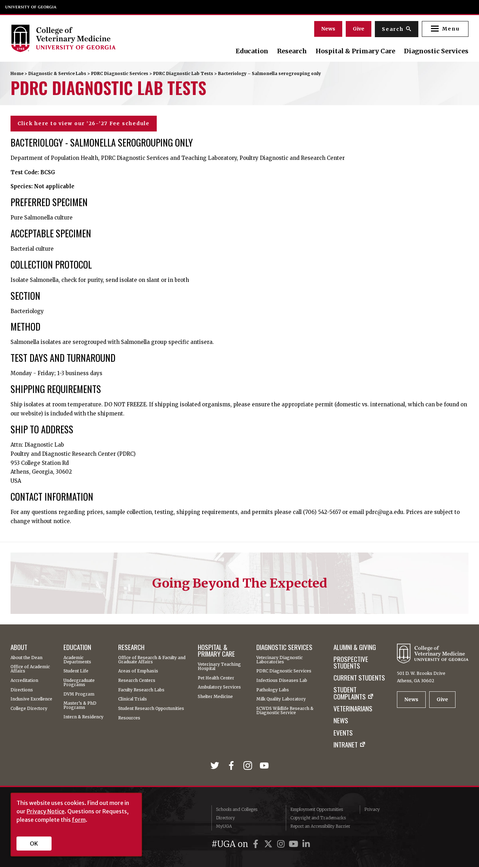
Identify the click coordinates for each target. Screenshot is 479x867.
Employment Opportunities (316, 809)
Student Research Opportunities (151, 708)
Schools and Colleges (236, 809)
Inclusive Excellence (31, 699)
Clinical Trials (132, 699)
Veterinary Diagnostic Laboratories (279, 660)
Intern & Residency (83, 717)
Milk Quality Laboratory (281, 699)
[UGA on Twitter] (269, 844)
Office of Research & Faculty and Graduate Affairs (151, 660)
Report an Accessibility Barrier (320, 826)
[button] (445, 29)
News (328, 29)
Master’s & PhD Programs (79, 705)
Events (343, 732)
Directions (22, 690)
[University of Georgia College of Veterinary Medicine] (80, 38)
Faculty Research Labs (141, 690)
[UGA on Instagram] (282, 844)
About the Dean (26, 658)
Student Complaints (349, 693)
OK (34, 843)
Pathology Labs (272, 690)
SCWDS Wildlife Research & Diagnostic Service (284, 710)
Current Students (359, 677)
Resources (129, 718)
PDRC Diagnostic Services (119, 73)
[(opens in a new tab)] (216, 766)
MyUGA (224, 826)
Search (393, 29)
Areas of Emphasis (138, 671)
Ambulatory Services (219, 687)
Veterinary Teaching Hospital (219, 666)
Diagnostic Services (436, 51)
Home (17, 73)
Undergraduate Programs (79, 682)
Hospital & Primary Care (355, 51)
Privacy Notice (46, 811)
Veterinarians (352, 708)
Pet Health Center (216, 678)
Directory (225, 817)
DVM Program (78, 694)
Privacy (372, 809)
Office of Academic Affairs (30, 669)
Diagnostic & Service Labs (57, 73)
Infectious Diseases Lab (281, 680)
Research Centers (136, 680)
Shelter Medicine (215, 697)
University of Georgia (31, 7)
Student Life (75, 671)
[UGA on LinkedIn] (306, 844)
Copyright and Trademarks (318, 817)
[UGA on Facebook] (256, 844)
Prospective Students (350, 662)
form (79, 819)
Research (292, 51)
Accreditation (24, 680)
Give (358, 29)
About (19, 647)
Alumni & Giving (354, 647)
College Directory (29, 708)
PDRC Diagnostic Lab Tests (183, 73)
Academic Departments (77, 660)
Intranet (345, 744)
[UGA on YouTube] (294, 844)
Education (252, 51)
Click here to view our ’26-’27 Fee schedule (84, 123)
